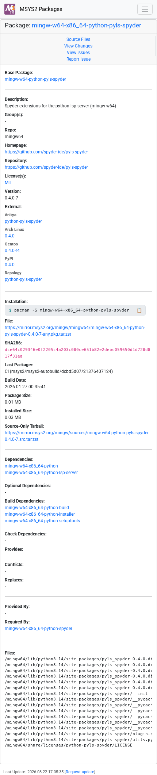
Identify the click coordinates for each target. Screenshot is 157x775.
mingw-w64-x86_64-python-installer (40, 514)
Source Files (78, 39)
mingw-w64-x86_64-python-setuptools (42, 520)
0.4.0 (10, 235)
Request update (80, 772)
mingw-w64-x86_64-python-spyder (38, 628)
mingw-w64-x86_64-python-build (37, 507)
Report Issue (78, 59)
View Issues (78, 52)
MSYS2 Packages (40, 9)
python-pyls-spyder (23, 221)
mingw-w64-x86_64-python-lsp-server (41, 472)
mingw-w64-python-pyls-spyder (35, 79)
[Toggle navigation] (145, 9)
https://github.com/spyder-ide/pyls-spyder (46, 151)
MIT (8, 182)
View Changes (78, 46)
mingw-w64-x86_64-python (31, 466)
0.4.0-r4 (12, 250)
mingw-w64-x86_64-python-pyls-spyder (86, 25)
